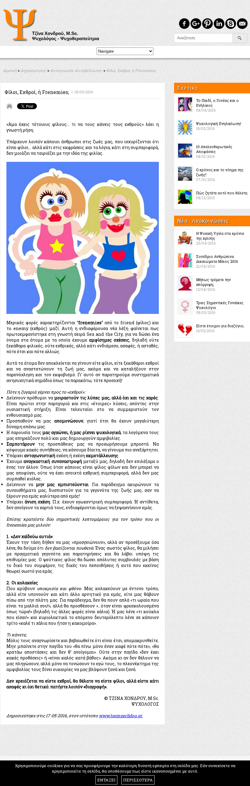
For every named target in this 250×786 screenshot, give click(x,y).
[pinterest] (207, 23)
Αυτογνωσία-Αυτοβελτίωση (76, 70)
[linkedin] (219, 23)
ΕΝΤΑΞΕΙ (106, 780)
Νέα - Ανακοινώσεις (202, 220)
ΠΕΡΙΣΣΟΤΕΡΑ (138, 780)
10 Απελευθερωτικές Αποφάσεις (214, 149)
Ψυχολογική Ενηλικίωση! (218, 123)
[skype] (230, 23)
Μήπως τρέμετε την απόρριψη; (213, 282)
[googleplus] (196, 23)
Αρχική (10, 70)
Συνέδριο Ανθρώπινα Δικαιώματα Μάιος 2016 (217, 259)
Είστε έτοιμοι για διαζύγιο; (220, 325)
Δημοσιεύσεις (33, 70)
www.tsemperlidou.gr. (121, 715)
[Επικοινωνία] (242, 23)
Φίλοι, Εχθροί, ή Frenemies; (131, 70)
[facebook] (184, 23)
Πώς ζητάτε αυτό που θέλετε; (222, 192)
